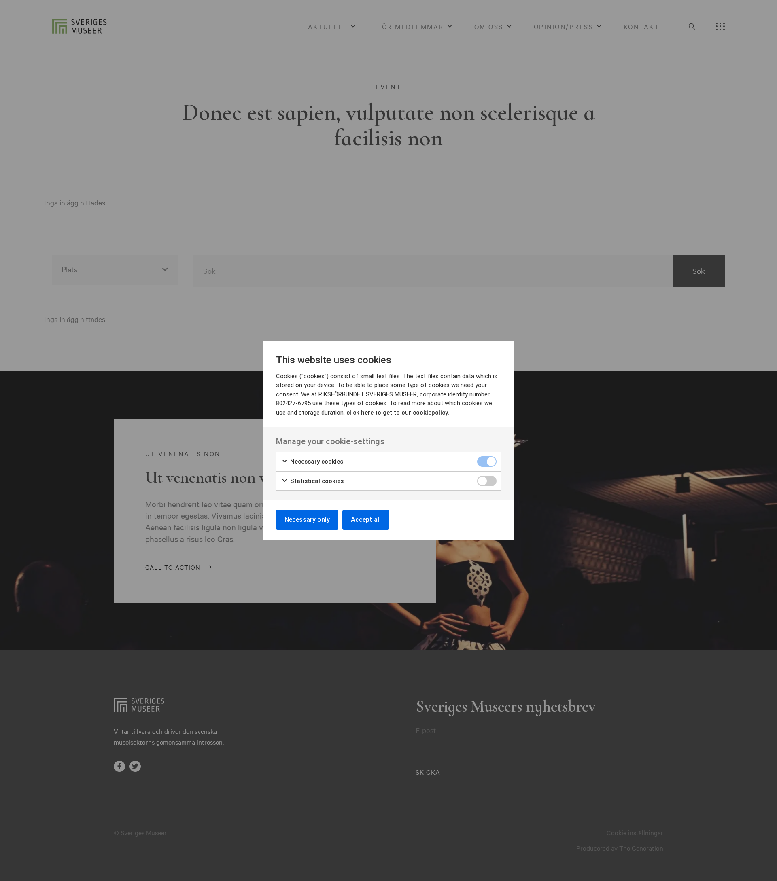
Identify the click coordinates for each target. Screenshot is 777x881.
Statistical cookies (316, 481)
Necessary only (307, 519)
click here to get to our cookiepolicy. (397, 412)
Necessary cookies (316, 461)
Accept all (366, 519)
